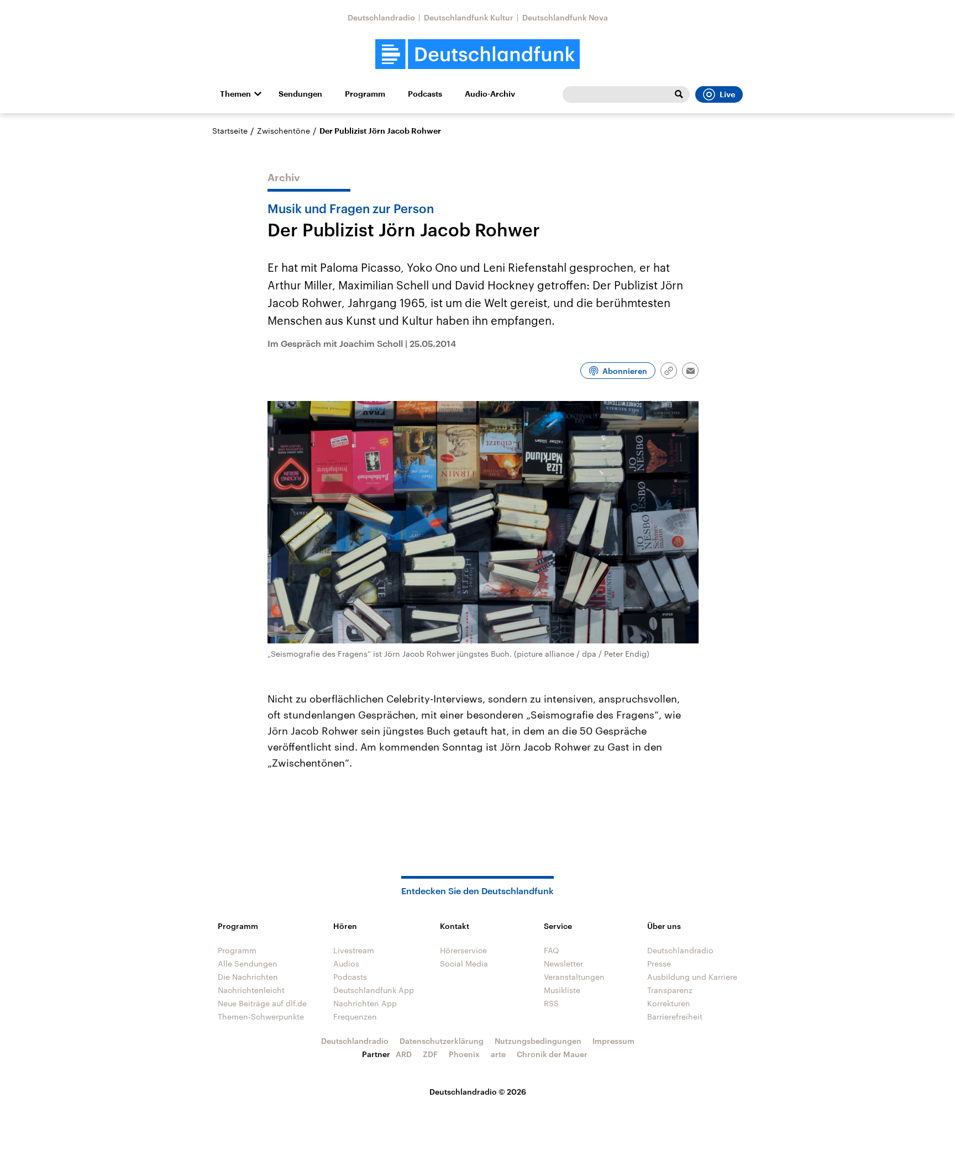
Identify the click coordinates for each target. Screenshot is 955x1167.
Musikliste (562, 990)
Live (727, 94)
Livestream (353, 950)
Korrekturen (668, 1003)
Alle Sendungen (247, 963)
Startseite (230, 130)
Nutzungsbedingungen (538, 1040)
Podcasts (425, 94)
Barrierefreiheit (674, 1016)
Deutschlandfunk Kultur (468, 17)
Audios (346, 963)
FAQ (551, 950)
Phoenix (464, 1054)
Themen (235, 94)
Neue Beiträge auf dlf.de (262, 1003)
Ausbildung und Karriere (692, 976)
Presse (659, 963)
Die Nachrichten (248, 976)
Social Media (464, 963)
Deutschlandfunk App (373, 990)
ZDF (430, 1054)
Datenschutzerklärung (442, 1040)
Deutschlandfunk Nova (565, 17)
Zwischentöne (283, 130)
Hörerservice (463, 950)
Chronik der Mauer (552, 1054)
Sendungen (300, 94)
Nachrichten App (365, 1003)
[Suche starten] (678, 94)
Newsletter (563, 963)
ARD (404, 1054)
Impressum (613, 1040)
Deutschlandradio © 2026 (477, 1091)
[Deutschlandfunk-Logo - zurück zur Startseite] (477, 54)
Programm (365, 94)
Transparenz (669, 990)
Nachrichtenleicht (251, 990)
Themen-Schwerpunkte (261, 1016)
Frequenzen (355, 1016)
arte (498, 1054)
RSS (551, 1003)
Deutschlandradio (381, 17)
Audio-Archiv (490, 94)
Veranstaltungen (574, 976)
